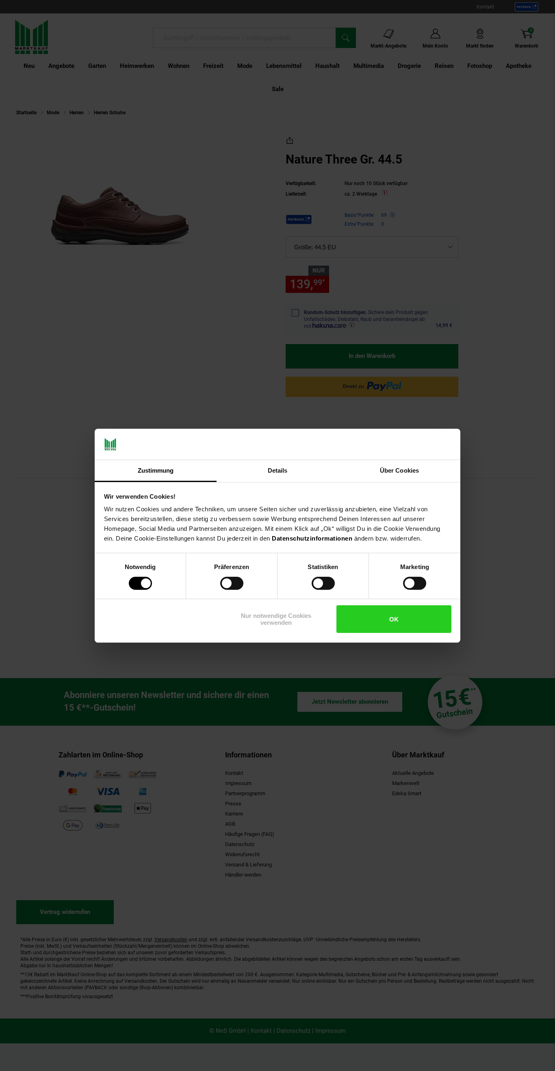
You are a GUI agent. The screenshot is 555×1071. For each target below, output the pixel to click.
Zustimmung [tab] (156, 470)
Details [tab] (278, 470)
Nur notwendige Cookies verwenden (276, 619)
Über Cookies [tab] (399, 470)
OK (394, 619)
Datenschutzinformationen (312, 538)
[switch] (231, 583)
